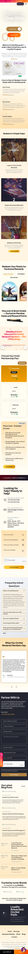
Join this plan (9, 466)
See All (23, 786)
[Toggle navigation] (26, 3)
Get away (16, 931)
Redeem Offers (14, 34)
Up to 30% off (7, 952)
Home (10, 931)
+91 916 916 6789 (14, 500)
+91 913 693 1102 (14, 502)
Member (21, 952)
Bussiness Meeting (8, 934)
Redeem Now (14, 251)
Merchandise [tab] (14, 277)
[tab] (14, 373)
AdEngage (17, 948)
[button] (2, 347)
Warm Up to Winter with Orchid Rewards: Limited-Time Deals (19, 857)
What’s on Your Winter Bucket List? (18, 868)
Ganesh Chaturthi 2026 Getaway (13, 814)
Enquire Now (12, 28)
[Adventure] (9, 291)
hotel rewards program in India (14, 54)
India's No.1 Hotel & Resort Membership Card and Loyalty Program (14, 899)
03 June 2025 (15, 850)
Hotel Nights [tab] (21, 274)
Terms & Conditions (20, 946)
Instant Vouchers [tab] (8, 274)
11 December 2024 (16, 861)
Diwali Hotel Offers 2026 (10, 797)
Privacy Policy (9, 946)
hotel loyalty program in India (13, 91)
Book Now (14, 319)
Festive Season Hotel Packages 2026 (14, 830)
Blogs (24, 934)
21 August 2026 (6, 795)
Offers (18, 934)
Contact (14, 937)
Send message (14, 567)
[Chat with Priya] (23, 949)
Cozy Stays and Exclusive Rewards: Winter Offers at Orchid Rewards (19, 845)
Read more (14, 58)
